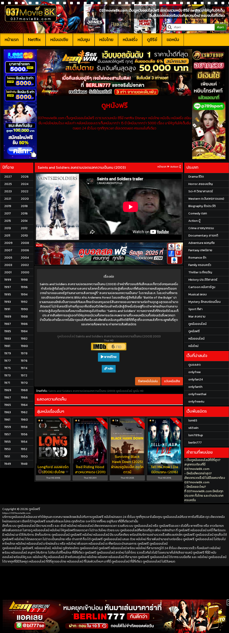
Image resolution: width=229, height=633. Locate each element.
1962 (24, 412)
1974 (24, 368)
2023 (8, 191)
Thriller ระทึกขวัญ (200, 272)
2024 (24, 184)
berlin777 (195, 442)
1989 (7, 316)
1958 (24, 427)
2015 (7, 220)
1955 (7, 441)
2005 (8, 257)
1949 (7, 463)
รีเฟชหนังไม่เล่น (148, 381)
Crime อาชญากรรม (201, 228)
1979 (7, 353)
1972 (24, 375)
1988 (24, 316)
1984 (24, 331)
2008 (25, 243)
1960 (24, 419)
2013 (7, 228)
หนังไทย (106, 39)
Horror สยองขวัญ (200, 184)
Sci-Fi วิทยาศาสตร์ (200, 191)
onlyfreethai (197, 394)
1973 (7, 375)
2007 (8, 250)
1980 (24, 346)
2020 (25, 198)
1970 (24, 382)
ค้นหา (220, 27)
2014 (24, 220)
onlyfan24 (195, 379)
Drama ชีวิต (196, 176)
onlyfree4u (196, 401)
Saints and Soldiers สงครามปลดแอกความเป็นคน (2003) (82, 167)
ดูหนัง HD (138, 391)
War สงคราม (196, 316)
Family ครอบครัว (199, 265)
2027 (8, 176)
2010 (24, 235)
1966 (24, 397)
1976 (24, 360)
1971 (7, 382)
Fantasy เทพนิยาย (200, 250)
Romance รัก (197, 257)
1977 (7, 360)
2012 (24, 228)
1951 (7, 456)
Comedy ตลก (197, 213)
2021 (7, 198)
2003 (8, 265)
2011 (7, 235)
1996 (24, 287)
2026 (25, 176)
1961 (7, 419)
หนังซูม (84, 39)
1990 (24, 309)
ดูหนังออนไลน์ (66, 336)
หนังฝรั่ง (130, 39)
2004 (25, 257)
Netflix (34, 39)
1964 (24, 405)
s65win (193, 427)
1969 (7, 390)
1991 (7, 309)
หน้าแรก (12, 39)
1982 (24, 338)
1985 (7, 331)
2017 (7, 213)
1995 (7, 294)
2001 (7, 272)
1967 (7, 397)
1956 (24, 434)
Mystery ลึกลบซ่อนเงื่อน (204, 301)
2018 (24, 206)
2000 (25, 272)
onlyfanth (195, 386)
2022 (24, 191)
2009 (8, 243)
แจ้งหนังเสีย (172, 381)
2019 (7, 206)
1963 (7, 412)
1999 (7, 279)
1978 (24, 353)
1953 (7, 449)
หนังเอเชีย (59, 39)
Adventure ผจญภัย (201, 243)
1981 (7, 346)
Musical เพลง (197, 294)
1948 (24, 463)
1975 (7, 368)
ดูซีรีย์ (152, 39)
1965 (7, 405)
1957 (7, 434)
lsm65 (192, 420)
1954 (24, 441)
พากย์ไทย (110, 357)
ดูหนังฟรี (34, 509)
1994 (24, 294)
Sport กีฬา (195, 309)
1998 (24, 279)
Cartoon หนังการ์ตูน (201, 287)
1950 (24, 456)
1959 (7, 427)
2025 (8, 184)
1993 (7, 301)
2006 (25, 250)
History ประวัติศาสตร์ (202, 279)
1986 (24, 324)
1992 (24, 301)
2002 (25, 265)
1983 (7, 338)
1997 (7, 287)
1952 (24, 449)
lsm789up (195, 435)
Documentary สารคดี (203, 235)
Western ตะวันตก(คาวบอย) (206, 198)
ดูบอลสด (194, 364)
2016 (24, 213)
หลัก (110, 368)
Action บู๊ (175, 167)
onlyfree (194, 372)
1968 (24, 390)
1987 (7, 324)
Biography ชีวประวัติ (202, 206)
